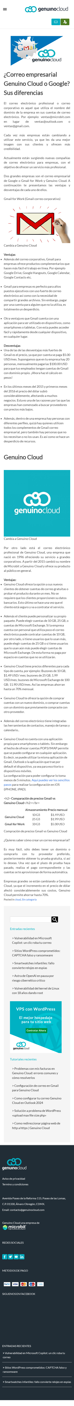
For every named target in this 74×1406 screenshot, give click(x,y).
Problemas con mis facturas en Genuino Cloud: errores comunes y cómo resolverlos (35, 1073)
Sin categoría (29, 899)
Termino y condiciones (15, 1184)
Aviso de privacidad (13, 1178)
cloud (18, 899)
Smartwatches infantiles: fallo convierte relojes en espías (38, 1381)
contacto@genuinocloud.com (27, 1209)
